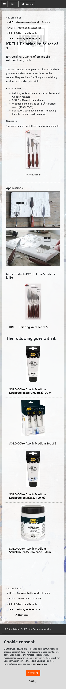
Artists (12, 27)
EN (13, 4)
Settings (33, 681)
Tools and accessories (30, 27)
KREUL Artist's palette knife (22, 32)
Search (29, 4)
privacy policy (39, 663)
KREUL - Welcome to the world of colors (29, 22)
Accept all (33, 672)
